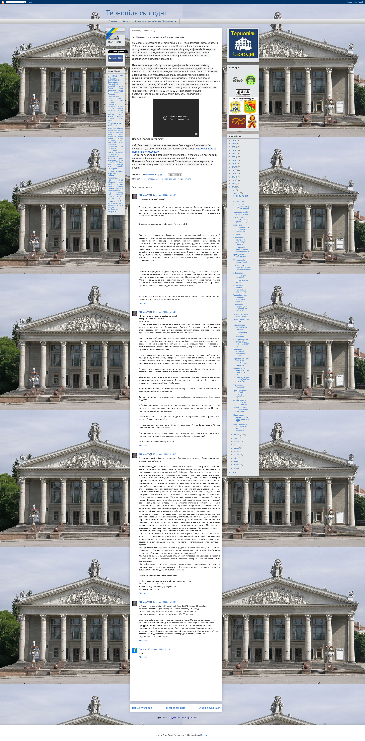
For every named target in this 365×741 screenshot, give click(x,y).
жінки (121, 163)
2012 (234, 187)
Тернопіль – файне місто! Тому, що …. (241, 213)
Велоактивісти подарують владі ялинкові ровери (241, 207)
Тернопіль (114, 123)
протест (177, 179)
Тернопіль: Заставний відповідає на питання (239, 352)
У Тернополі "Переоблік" (239, 386)
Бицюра (120, 90)
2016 (234, 174)
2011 (234, 190)
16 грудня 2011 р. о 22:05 (160, 649)
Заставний (111, 106)
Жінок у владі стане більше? (241, 321)
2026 (234, 140)
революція (119, 188)
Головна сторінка (175, 708)
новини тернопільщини (114, 177)
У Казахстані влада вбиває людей (241, 261)
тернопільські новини (114, 199)
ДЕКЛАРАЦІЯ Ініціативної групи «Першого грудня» (242, 268)
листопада (238, 435)
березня (237, 461)
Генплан (111, 94)
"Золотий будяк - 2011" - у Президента (240, 334)
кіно (109, 167)
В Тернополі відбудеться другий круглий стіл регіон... (240, 241)
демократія (112, 161)
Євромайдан (113, 82)
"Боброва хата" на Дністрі (240, 281)
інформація (112, 212)
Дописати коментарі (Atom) (184, 717)
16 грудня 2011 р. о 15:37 (165, 454)
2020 (234, 160)
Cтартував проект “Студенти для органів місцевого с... (241, 343)
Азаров (110, 88)
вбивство (142, 179)
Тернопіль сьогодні (136, 12)
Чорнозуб (111, 132)
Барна (121, 88)
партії (110, 184)
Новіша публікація (142, 708)
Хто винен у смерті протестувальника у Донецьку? (241, 380)
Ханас (120, 128)
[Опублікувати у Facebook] (177, 174)
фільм (120, 205)
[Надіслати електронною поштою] (169, 174)
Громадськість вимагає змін (239, 256)
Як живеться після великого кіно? (240, 315)
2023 (234, 150)
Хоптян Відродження (115, 130)
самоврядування (114, 190)
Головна (113, 21)
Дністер (120, 98)
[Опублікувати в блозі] (172, 174)
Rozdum (143, 649)
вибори (120, 136)
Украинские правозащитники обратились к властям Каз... (241, 228)
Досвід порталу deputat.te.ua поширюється (240, 402)
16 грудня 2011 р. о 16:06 (165, 602)
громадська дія (115, 146)
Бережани (112, 90)
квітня (236, 458)
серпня (237, 445)
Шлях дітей (238, 235)
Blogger (204, 735)
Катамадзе (111, 110)
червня (237, 451)
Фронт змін (112, 128)
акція (110, 134)
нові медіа (115, 180)
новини (111, 171)
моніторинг (112, 169)
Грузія (110, 98)
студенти (119, 192)
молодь (120, 167)
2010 (234, 472)
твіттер (120, 196)
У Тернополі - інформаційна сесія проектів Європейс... (240, 308)
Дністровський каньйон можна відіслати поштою (241, 249)
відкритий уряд (115, 142)
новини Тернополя (115, 172)
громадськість (113, 155)
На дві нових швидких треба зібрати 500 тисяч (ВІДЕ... (241, 418)
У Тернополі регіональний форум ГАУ (239, 275)
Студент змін (238, 201)
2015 (234, 177)
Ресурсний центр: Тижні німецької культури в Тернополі (240, 427)
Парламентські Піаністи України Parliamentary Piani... (241, 371)
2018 (234, 167)
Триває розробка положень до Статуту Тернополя (240, 394)
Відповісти (144, 303)
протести (186, 179)
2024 (234, 147)
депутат (119, 161)
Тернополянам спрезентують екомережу (240, 327)
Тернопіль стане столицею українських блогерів (240, 298)
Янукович (119, 132)
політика (119, 184)
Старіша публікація (209, 708)
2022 (234, 154)
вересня (237, 441)
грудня (237, 193)
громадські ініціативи (115, 152)
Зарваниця (112, 104)
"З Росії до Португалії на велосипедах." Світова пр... (241, 409)
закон (110, 165)
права (110, 186)
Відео (126, 21)
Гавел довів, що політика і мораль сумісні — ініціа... (241, 220)
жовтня (237, 438)
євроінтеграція (113, 210)
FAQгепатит (112, 78)
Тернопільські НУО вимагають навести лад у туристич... (241, 362)
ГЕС (121, 92)
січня (236, 468)
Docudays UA (115, 76)
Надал (110, 117)
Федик (110, 126)
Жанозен (158, 179)
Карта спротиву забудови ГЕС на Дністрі (155, 21)
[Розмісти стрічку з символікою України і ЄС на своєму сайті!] (112, 34)
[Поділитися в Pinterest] (180, 174)
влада (150, 179)
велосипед (112, 136)
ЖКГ (121, 100)
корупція (119, 165)
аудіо (121, 134)
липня (236, 448)
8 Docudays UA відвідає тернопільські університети (240, 289)
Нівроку (120, 117)
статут (110, 192)
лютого (237, 465)
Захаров (120, 106)
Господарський (113, 96)
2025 (234, 144)
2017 (234, 170)
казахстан (168, 179)
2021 (234, 157)
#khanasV (144, 195)
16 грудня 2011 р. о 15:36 (165, 312)
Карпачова (119, 108)
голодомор (112, 144)
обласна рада (115, 182)
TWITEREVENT (113, 80)
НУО (121, 115)
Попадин (111, 118)
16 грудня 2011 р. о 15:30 (165, 195)
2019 (234, 164)
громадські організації (112, 149)
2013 (234, 184)
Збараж (111, 108)
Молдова (111, 115)
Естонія (110, 100)
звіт (114, 165)
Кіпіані (121, 112)
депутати (111, 163)
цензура (111, 208)
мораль (120, 169)
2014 (234, 180)
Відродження (113, 92)
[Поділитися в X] (175, 174)
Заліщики (111, 102)
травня (237, 455)
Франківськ (119, 126)
